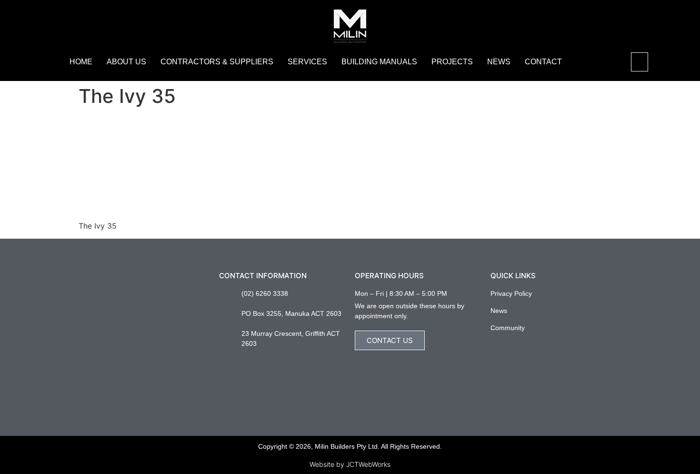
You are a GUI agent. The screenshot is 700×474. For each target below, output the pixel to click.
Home (81, 62)
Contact (543, 62)
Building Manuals (379, 62)
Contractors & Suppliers (216, 62)
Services (307, 62)
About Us (126, 62)
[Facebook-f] (494, 346)
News (498, 62)
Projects (452, 62)
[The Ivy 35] (150, 207)
